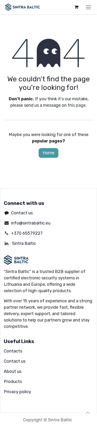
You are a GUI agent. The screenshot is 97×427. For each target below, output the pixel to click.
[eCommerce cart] (76, 7)
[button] (87, 412)
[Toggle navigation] (88, 7)
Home (48, 152)
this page (77, 105)
